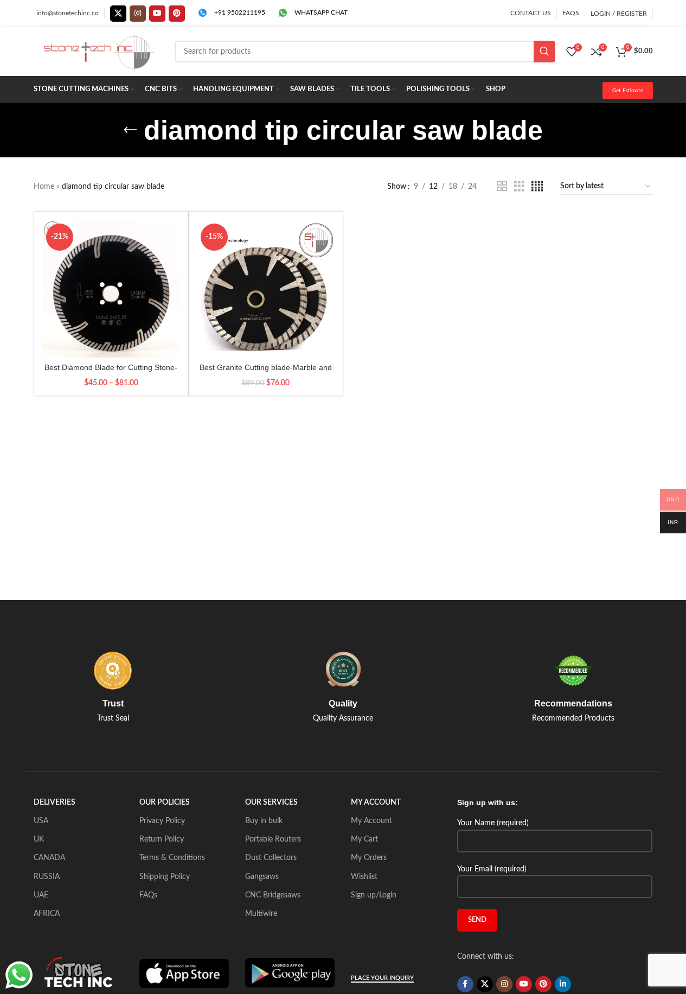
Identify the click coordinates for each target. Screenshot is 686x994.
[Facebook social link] (465, 984)
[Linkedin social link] (563, 984)
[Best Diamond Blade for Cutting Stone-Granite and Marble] (111, 289)
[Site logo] (99, 51)
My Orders (369, 858)
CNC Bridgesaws (272, 895)
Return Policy (161, 839)
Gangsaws (262, 877)
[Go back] (130, 130)
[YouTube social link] (157, 13)
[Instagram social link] (138, 13)
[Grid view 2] (502, 187)
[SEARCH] (544, 51)
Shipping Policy (164, 877)
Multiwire (261, 913)
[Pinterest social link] (177, 13)
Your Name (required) (493, 823)
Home (44, 186)
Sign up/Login (373, 895)
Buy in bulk (264, 821)
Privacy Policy (162, 821)
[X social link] (118, 13)
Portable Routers (273, 839)
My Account (371, 821)
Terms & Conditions (172, 858)
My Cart (364, 839)
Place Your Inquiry (382, 978)
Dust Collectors (271, 858)
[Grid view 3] (519, 187)
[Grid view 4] (537, 187)
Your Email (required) (492, 869)
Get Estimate (627, 90)
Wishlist (364, 877)
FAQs (148, 895)
